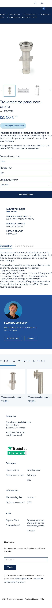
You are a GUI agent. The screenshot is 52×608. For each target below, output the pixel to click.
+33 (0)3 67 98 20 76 (16, 3)
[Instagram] (14, 443)
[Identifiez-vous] (42, 3)
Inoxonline (11, 416)
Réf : (1, 111)
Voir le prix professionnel (14, 126)
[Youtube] (20, 443)
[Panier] (42, 8)
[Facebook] (8, 443)
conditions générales (22, 579)
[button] (13, 338)
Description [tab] (6, 245)
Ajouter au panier (26, 194)
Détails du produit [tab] (24, 245)
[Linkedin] (27, 443)
